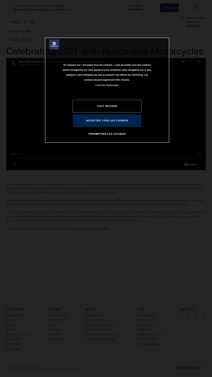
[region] (107, 90)
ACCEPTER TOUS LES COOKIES (107, 120)
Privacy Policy (100, 85)
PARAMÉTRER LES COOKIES (107, 133)
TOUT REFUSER (107, 106)
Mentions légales (112, 85)
